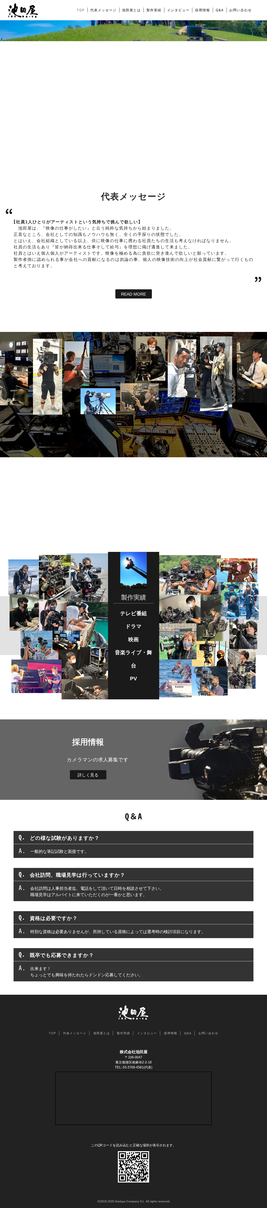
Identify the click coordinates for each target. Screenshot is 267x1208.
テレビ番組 (133, 613)
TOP (81, 10)
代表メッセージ (103, 10)
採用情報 (202, 10)
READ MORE (133, 294)
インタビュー (178, 10)
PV (133, 678)
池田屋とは (131, 10)
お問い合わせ (240, 10)
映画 (133, 639)
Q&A (220, 10)
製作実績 (153, 10)
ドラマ (133, 626)
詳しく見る (88, 775)
